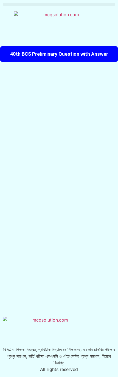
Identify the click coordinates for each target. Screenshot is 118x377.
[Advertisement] (59, 124)
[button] (59, 4)
